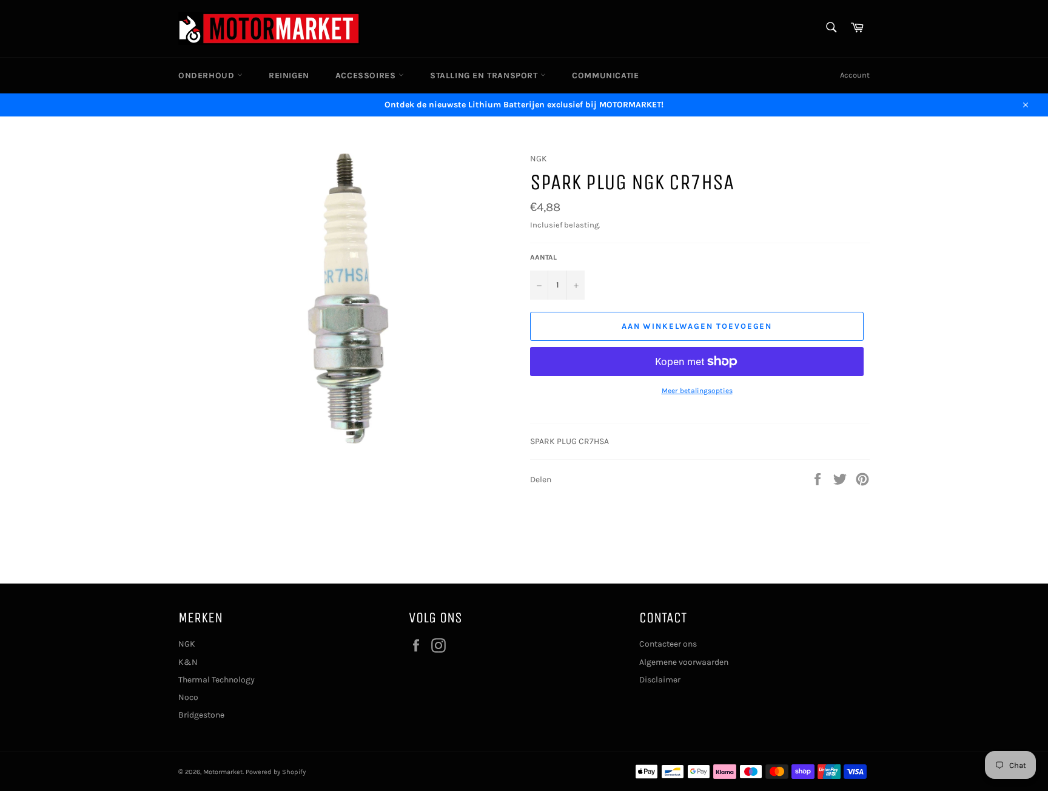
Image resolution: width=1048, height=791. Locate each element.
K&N (188, 662)
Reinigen (289, 75)
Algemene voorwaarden (683, 662)
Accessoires (366, 75)
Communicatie (605, 75)
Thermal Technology (216, 680)
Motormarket (223, 772)
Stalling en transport (485, 75)
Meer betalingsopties (697, 390)
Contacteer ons (668, 644)
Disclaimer (659, 680)
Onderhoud (207, 75)
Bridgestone (201, 715)
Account (855, 74)
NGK (186, 644)
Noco (188, 697)
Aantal (543, 257)
